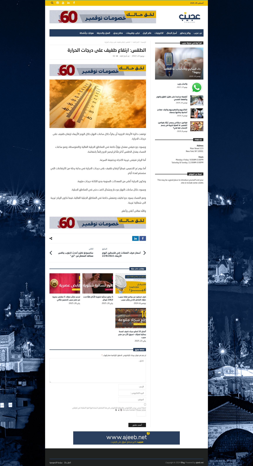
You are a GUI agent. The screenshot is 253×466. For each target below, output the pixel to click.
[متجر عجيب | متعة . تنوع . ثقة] (102, 16)
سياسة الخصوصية (56, 462)
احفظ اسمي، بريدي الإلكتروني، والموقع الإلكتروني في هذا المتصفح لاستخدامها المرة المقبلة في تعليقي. (109, 408)
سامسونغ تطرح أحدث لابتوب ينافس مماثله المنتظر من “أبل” (75, 252)
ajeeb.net (200, 462)
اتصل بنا (68, 462)
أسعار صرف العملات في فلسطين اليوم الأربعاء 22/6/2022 (121, 252)
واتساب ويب (182, 84)
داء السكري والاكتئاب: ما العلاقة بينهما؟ (182, 70)
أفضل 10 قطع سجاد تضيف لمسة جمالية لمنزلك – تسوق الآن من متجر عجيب (132, 334)
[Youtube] (63, 3)
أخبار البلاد (136, 42)
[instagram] (57, 3)
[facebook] (142, 238)
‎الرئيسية (143, 42)
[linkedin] (135, 238)
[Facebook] (74, 3)
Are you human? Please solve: (134, 410)
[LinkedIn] (68, 3)
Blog (183, 462)
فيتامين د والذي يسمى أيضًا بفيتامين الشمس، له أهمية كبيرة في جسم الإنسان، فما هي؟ (172, 125)
